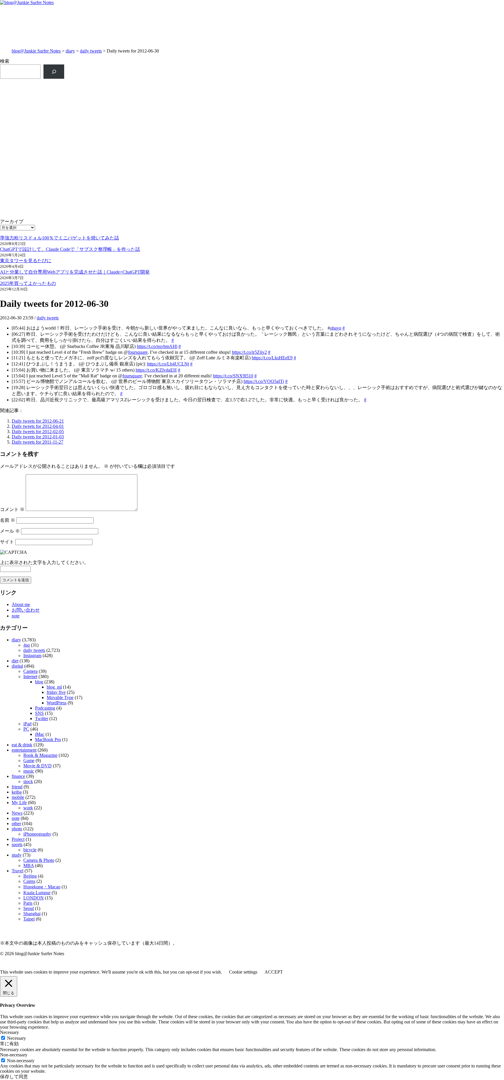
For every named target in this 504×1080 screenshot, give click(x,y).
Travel (17, 870)
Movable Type (60, 697)
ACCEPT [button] (274, 971)
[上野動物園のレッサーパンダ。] (378, 105)
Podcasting (45, 708)
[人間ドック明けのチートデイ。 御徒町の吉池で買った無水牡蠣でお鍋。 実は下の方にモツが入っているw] (378, 88)
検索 (4, 61)
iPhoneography (37, 834)
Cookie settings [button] (243, 971)
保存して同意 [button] (14, 1076)
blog (39, 681)
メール (10, 530)
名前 (7, 520)
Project (18, 839)
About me (21, 604)
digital (17, 666)
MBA (28, 865)
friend (17, 786)
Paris (27, 903)
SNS (39, 713)
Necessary (16, 1038)
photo (17, 828)
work (28, 807)
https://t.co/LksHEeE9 (272, 357)
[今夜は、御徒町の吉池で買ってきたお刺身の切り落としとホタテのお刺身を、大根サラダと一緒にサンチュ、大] (125, 139)
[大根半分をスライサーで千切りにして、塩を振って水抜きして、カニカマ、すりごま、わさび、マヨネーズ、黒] (378, 168)
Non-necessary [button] (13, 1054)
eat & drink (22, 744)
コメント (12, 509)
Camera (30, 671)
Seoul (28, 908)
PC (26, 729)
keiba (17, 792)
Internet (30, 676)
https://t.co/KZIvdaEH (156, 369)
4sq (26, 645)
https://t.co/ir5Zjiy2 (249, 352)
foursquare (138, 352)
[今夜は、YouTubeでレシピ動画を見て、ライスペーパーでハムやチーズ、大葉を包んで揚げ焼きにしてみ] (378, 139)
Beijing (30, 876)
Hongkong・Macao (41, 886)
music (28, 771)
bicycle (29, 849)
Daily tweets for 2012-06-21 (38, 421)
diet (15, 660)
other (16, 823)
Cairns (29, 881)
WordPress (56, 702)
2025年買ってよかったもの (28, 283)
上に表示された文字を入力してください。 (44, 562)
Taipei (29, 918)
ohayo (335, 327)
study (17, 855)
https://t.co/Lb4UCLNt (168, 363)
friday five (56, 692)
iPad (27, 723)
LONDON (33, 897)
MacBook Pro (48, 739)
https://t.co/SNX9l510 (233, 375)
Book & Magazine (40, 755)
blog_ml (54, 687)
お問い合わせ (26, 610)
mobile (18, 797)
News (17, 813)
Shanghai (32, 913)
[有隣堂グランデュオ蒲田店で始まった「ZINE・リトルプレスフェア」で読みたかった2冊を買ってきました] (125, 114)
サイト (7, 541)
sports (17, 844)
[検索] (53, 71)
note (16, 615)
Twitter (41, 718)
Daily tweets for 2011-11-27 (37, 442)
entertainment (24, 750)
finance (18, 776)
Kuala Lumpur (36, 892)
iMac (39, 734)
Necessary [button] (9, 1032)
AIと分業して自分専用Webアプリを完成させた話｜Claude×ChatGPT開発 (75, 271)
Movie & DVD (37, 765)
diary (70, 50)
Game (28, 760)
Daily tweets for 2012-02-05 (38, 431)
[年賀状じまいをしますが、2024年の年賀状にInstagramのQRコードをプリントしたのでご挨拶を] (125, 162)
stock (28, 781)
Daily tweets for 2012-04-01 (38, 426)
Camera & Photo (38, 860)
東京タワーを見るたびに (25, 260)
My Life (19, 802)
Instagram (32, 655)
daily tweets (91, 50)
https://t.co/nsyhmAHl (157, 346)
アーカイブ (11, 221)
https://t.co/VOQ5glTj (264, 381)
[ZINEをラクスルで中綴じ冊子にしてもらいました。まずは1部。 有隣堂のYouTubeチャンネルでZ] (125, 91)
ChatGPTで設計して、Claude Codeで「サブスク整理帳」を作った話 (70, 249)
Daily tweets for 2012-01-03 (38, 436)
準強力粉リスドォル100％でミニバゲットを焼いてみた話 (59, 237)
